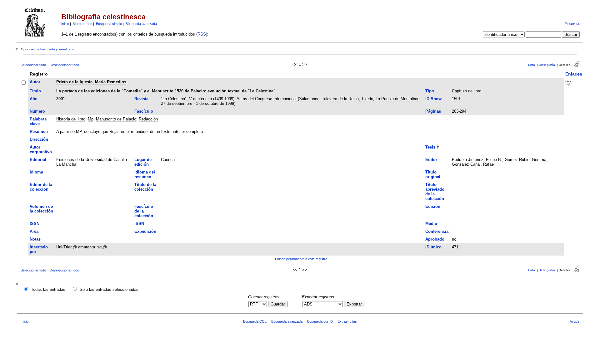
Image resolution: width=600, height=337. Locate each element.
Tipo (429, 91)
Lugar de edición (143, 162)
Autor (35, 82)
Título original (432, 174)
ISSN (34, 223)
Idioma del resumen (144, 174)
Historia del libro (70, 119)
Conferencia (436, 231)
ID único (433, 247)
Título (35, 91)
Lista (531, 64)
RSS (202, 34)
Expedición (145, 231)
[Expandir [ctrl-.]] (18, 284)
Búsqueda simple (109, 24)
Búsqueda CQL (255, 321)
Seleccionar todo (33, 65)
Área (34, 231)
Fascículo (143, 111)
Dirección (39, 139)
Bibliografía (547, 64)
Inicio (65, 24)
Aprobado (434, 239)
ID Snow (433, 98)
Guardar (278, 304)
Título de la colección (145, 187)
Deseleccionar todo (64, 65)
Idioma (36, 172)
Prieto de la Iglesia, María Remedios (91, 82)
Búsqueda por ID (320, 321)
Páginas (433, 111)
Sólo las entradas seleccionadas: (110, 289)
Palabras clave (38, 121)
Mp (90, 119)
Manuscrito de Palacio (116, 119)
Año (34, 98)
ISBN (139, 223)
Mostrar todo (82, 24)
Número (37, 111)
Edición (432, 206)
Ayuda (574, 321)
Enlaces (573, 73)
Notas (35, 239)
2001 (60, 98)
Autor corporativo (41, 149)
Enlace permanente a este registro (301, 259)
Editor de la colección (41, 187)
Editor (431, 159)
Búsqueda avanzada (141, 24)
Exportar (354, 304)
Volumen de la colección (41, 208)
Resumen (39, 131)
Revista (141, 98)
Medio (431, 223)
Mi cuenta (572, 23)
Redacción (148, 119)
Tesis (430, 147)
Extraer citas (347, 321)
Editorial (38, 159)
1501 (456, 98)
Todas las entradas (48, 289)
